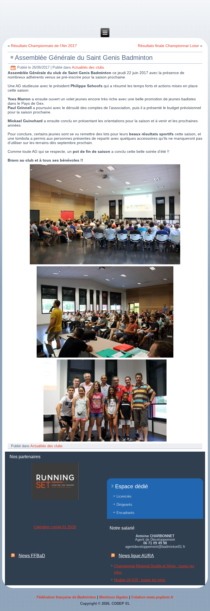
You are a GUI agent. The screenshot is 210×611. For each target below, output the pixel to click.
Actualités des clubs (88, 67)
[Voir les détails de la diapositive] (54, 481)
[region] (54, 481)
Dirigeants (124, 504)
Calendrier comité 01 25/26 (55, 527)
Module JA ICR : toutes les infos (139, 580)
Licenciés (124, 496)
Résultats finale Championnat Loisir (168, 45)
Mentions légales (113, 597)
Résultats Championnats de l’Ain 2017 (44, 45)
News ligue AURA (136, 555)
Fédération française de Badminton (66, 597)
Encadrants (125, 513)
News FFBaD (32, 555)
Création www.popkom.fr (152, 597)
